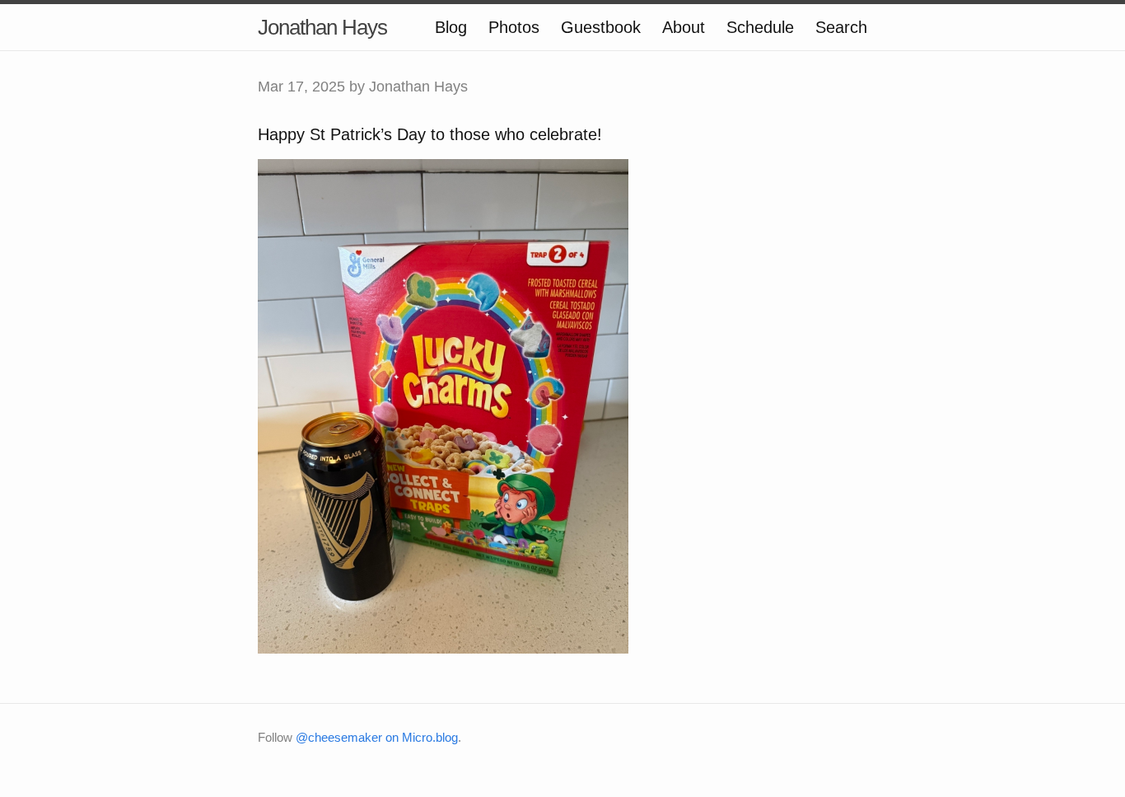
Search (841, 27)
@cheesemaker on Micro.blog (377, 737)
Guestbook (601, 27)
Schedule (760, 27)
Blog (451, 27)
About (683, 27)
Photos (513, 27)
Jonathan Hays (322, 27)
